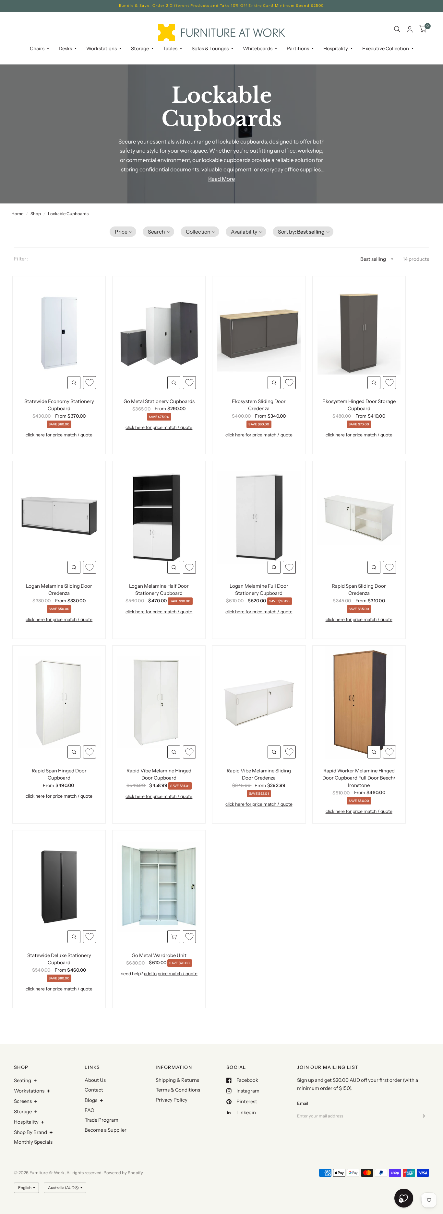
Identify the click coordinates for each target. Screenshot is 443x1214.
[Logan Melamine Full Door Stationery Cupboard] (258, 517)
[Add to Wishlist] (89, 382)
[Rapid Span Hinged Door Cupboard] (59, 702)
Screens (23, 1101)
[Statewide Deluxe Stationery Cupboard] (59, 887)
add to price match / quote (171, 974)
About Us (95, 1080)
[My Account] (409, 29)
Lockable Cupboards (68, 213)
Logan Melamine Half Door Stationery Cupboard (159, 589)
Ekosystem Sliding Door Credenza (259, 405)
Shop (35, 213)
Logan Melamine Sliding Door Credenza (59, 589)
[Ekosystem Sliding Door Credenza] (258, 333)
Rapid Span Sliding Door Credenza (359, 589)
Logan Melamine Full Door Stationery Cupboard (259, 589)
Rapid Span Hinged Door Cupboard (59, 774)
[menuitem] (39, 48)
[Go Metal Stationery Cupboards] (158, 333)
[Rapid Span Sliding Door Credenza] (359, 517)
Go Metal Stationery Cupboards (159, 401)
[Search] (397, 29)
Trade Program (101, 1120)
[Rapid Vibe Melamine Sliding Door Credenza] (258, 702)
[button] (123, 231)
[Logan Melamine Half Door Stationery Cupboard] (158, 517)
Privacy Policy (171, 1100)
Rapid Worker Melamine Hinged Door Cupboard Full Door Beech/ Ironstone (359, 778)
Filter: (21, 259)
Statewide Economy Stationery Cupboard (59, 405)
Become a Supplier (105, 1130)
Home (17, 213)
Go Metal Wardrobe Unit (159, 955)
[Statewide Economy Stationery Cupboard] (59, 333)
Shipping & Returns (177, 1080)
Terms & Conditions (178, 1090)
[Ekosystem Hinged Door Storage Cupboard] (359, 333)
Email (302, 1103)
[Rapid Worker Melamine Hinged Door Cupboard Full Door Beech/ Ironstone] (359, 702)
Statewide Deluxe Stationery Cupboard (59, 959)
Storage (140, 48)
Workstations (29, 1091)
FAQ (89, 1110)
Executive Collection (385, 48)
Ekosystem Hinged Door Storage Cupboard (359, 405)
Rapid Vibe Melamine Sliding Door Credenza (259, 774)
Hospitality (26, 1122)
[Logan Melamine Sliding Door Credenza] (59, 517)
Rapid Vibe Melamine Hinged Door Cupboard (158, 774)
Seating (22, 1080)
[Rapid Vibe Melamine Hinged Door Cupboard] (158, 702)
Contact (94, 1090)
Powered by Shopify (123, 1172)
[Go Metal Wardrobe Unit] (158, 887)
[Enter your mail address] (422, 1115)
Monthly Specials (33, 1142)
